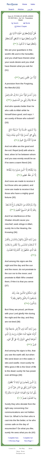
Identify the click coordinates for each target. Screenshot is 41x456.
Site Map (22, 448)
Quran (18, 451)
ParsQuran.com (20, 453)
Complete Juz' (28, 438)
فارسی (29, 9)
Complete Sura (13, 438)
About (30, 448)
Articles (21, 9)
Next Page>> (28, 441)
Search (11, 9)
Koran (23, 451)
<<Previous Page (13, 441)
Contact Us (12, 448)
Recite (28, 23)
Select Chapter (22, 26)
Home (24, 4)
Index (33, 4)
